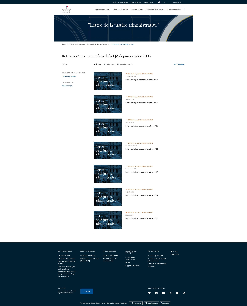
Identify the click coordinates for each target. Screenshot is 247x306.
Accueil (64, 44)
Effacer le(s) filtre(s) (69, 76)
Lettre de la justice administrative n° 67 (141, 126)
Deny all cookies (152, 303)
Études (128, 263)
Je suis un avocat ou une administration (157, 259)
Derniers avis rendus (110, 255)
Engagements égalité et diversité (66, 262)
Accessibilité (177, 2)
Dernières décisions (87, 255)
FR (165, 2)
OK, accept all (136, 303)
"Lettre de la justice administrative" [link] (122, 44)
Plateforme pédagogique (120, 2)
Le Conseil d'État (64, 255)
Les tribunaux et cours (66, 258)
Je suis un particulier (155, 255)
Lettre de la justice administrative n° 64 (141, 195)
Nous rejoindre (63, 277)
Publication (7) (67, 86)
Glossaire (173, 251)
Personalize (165, 303)
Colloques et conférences (130, 258)
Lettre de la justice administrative (98, 44)
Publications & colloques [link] (77, 44)
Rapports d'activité (132, 265)
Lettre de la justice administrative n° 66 (141, 149)
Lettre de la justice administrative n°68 (141, 103)
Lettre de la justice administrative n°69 (141, 79)
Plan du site (174, 254)
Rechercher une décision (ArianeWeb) (89, 259)
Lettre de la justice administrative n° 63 (141, 218)
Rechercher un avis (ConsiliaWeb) (110, 259)
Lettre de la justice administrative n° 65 (141, 172)
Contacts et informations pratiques (157, 265)
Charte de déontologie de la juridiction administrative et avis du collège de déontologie (67, 270)
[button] (102, 9)
